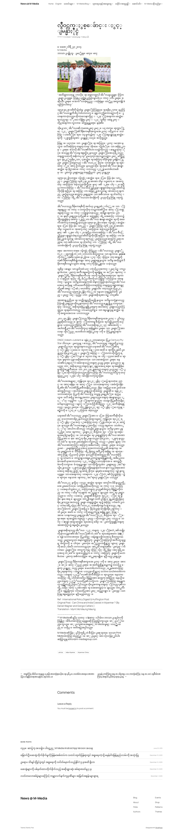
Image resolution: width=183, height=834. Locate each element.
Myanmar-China (83, 652)
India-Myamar (70, 652)
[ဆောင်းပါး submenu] (141, 3)
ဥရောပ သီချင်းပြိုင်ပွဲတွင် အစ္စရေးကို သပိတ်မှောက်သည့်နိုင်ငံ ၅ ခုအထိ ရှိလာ (58, 762)
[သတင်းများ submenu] (74, 3)
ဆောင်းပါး (136, 3)
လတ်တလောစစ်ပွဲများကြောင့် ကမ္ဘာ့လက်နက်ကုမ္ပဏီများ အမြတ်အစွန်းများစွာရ (59, 776)
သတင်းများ (68, 3)
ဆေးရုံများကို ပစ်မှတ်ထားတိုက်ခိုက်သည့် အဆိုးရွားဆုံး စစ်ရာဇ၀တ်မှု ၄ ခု (56, 769)
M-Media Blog (83, 3)
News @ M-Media (30, 3)
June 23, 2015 (158, 748)
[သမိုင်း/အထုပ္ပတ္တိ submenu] (129, 3)
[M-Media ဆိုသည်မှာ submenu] (161, 3)
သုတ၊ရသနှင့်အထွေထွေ (102, 3)
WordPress (158, 828)
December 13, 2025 (156, 755)
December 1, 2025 (156, 776)
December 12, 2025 (156, 762)
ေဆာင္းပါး (85, 37)
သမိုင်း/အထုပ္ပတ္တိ (122, 3)
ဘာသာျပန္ (76, 37)
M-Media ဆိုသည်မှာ (152, 3)
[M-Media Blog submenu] (89, 3)
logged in (72, 708)
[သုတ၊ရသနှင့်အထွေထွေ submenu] (112, 3)
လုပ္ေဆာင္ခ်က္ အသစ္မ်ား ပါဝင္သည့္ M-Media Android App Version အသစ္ (57, 748)
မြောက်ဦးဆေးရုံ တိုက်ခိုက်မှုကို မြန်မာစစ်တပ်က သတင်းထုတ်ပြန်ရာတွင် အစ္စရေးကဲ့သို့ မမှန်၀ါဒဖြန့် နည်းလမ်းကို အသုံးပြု (80, 755)
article (61, 652)
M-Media (67, 37)
